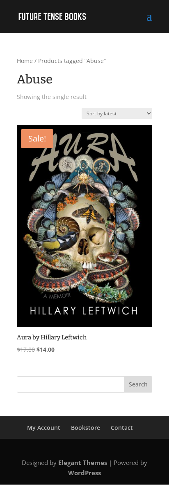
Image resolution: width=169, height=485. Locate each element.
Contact (122, 427)
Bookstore (85, 427)
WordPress (84, 473)
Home (25, 61)
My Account (43, 427)
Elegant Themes (82, 462)
